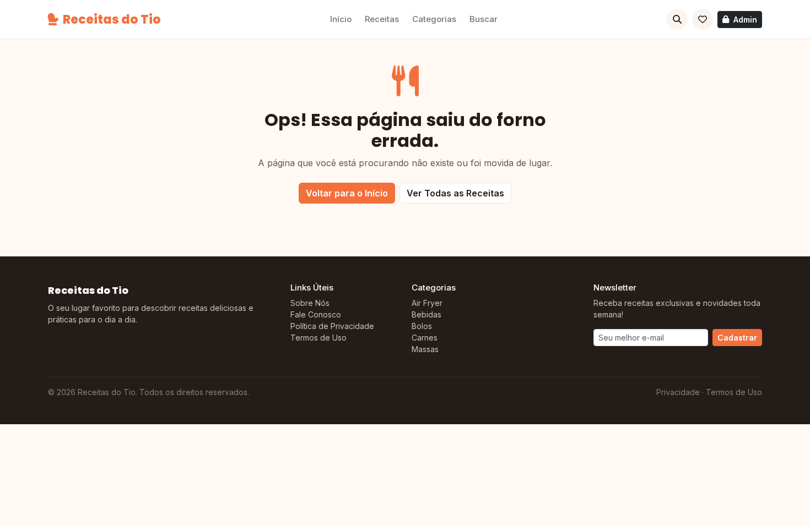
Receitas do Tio (112, 19)
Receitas (382, 19)
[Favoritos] (702, 19)
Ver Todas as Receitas (455, 193)
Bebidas (426, 314)
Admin (745, 19)
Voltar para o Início (347, 193)
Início (341, 19)
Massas (425, 349)
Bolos (422, 326)
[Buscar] (677, 19)
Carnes (425, 337)
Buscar (483, 19)
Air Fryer (427, 303)
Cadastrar (737, 337)
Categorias (434, 19)
